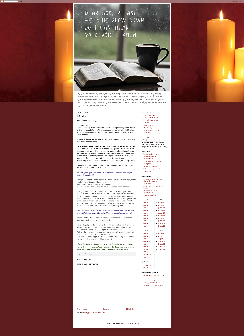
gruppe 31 (161, 233)
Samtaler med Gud (149, 195)
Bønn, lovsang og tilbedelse (152, 161)
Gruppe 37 (161, 249)
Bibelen (146, 123)
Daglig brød (147, 164)
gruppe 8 (146, 221)
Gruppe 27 (147, 249)
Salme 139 (147, 171)
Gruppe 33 (161, 239)
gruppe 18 (161, 221)
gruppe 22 (146, 236)
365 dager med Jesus (150, 166)
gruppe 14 (161, 210)
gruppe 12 (161, 205)
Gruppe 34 (161, 241)
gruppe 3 (146, 208)
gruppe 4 (146, 210)
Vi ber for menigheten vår (151, 169)
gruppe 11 (161, 202)
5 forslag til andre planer (151, 283)
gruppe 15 (161, 213)
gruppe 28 (146, 252)
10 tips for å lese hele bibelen (153, 285)
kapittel (86, 125)
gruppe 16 (161, 215)
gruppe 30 (146, 257)
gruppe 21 (146, 233)
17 (78, 172)
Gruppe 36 (161, 246)
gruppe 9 (146, 223)
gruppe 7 (146, 218)
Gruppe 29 (147, 254)
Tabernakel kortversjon (151, 154)
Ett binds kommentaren (151, 120)
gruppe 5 (146, 213)
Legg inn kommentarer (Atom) (95, 312)
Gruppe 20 (161, 226)
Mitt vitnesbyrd (148, 128)
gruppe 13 (161, 208)
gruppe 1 (146, 202)
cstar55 (123, 323)
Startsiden (106, 309)
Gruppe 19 (161, 223)
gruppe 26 (146, 246)
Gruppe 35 (161, 244)
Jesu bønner (147, 183)
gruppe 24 (146, 241)
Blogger (136, 323)
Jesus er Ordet (148, 125)
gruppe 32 (161, 236)
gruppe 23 (146, 239)
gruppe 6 (146, 215)
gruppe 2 (146, 205)
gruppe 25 (146, 244)
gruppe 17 (161, 218)
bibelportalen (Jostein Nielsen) (153, 275)
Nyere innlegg (82, 309)
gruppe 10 (146, 226)
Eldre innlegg (130, 309)
